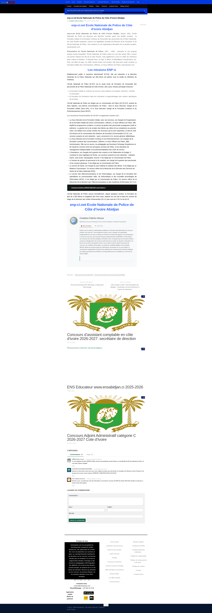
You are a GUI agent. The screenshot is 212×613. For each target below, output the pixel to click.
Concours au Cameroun (114, 562)
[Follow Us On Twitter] (130, 608)
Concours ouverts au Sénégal (114, 566)
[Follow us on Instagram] (137, 608)
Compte (69, 6)
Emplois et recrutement (128, 2)
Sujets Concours (114, 554)
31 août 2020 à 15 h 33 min (100, 469)
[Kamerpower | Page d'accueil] (8, 2)
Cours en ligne (114, 542)
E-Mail (109, 507)
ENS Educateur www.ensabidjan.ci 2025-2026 (105, 387)
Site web (71, 513)
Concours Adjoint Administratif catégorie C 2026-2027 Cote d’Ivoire (101, 437)
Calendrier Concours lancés (114, 546)
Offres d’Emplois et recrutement (114, 569)
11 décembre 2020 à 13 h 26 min (94, 459)
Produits (79, 2)
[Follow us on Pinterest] (144, 608)
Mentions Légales (138, 542)
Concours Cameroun (89, 2)
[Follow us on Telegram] (139, 608)
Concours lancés (114, 581)
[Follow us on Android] (134, 608)
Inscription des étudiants (80, 6)
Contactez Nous (113, 6)
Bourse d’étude (116, 2)
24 (143, 397)
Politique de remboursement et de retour (138, 561)
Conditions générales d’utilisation (138, 551)
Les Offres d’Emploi (114, 577)
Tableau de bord (124, 6)
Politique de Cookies (138, 566)
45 (143, 349)
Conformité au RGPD (138, 546)
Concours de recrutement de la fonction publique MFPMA (109, 275)
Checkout (104, 6)
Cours (73, 2)
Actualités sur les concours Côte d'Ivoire (85, 11)
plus (138, 2)
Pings (89, 454)
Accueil (67, 2)
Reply (73, 466)
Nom (71, 507)
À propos (138, 570)
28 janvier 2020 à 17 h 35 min (94, 478)
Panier (97, 6)
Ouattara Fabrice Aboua (76, 21)
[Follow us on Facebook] (132, 608)
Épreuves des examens (114, 550)
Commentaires (76, 454)
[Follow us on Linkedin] (142, 608)
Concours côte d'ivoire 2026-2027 (84, 275)
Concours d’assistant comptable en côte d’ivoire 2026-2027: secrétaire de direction (101, 336)
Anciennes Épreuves (103, 2)
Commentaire (73, 495)
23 (143, 296)
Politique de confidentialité (138, 556)
